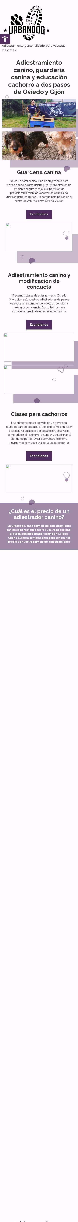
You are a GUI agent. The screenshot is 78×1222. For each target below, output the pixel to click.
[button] (5, 39)
